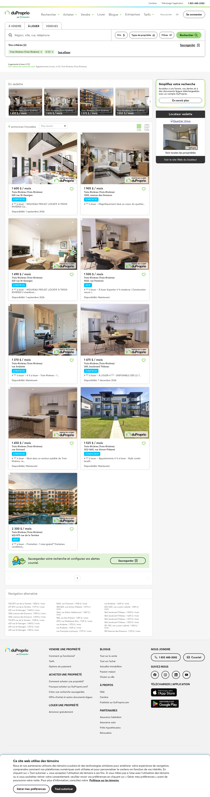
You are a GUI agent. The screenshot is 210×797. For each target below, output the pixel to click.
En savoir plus (180, 100)
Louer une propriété (64, 705)
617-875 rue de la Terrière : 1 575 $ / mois (26, 607)
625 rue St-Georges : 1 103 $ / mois (23, 630)
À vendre (15, 26)
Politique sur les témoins (104, 780)
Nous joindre (166, 14)
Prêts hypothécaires (110, 727)
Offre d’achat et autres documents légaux (70, 697)
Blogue (105, 649)
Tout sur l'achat (108, 661)
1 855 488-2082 (196, 3)
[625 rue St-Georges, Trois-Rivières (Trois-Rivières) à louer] (43, 158)
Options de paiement (60, 666)
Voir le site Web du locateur (180, 159)
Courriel (196, 657)
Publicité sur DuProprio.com (114, 702)
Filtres (165, 35)
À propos (106, 685)
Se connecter (194, 14)
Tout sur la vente (108, 655)
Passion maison (108, 671)
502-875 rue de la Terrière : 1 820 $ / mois (26, 603)
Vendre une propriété (65, 649)
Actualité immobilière (111, 666)
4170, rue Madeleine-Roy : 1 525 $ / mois (74, 621)
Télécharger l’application (172, 3)
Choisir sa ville (107, 676)
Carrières (153, 3)
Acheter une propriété (65, 674)
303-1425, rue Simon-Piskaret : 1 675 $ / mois (73, 608)
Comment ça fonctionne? (62, 655)
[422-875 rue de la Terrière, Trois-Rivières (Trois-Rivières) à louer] (43, 498)
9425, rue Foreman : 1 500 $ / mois (71, 603)
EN (177, 14)
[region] (105, 776)
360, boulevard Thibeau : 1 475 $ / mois (121, 619)
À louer (33, 26)
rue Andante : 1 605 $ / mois (68, 627)
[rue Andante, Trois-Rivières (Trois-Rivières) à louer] (43, 330)
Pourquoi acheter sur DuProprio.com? (68, 686)
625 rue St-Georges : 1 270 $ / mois (23, 626)
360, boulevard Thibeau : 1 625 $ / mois (121, 615)
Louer (101, 14)
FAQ (102, 691)
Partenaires (108, 710)
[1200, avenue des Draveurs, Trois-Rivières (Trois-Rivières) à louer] (115, 158)
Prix (119, 35)
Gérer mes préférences (31, 789)
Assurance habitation (110, 717)
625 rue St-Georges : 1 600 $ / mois (24, 610)
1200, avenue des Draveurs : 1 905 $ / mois (27, 613)
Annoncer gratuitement (61, 711)
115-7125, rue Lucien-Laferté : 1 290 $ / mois (121, 626)
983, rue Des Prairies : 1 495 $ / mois (72, 618)
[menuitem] (73, 658)
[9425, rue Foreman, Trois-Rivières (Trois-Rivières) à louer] (115, 244)
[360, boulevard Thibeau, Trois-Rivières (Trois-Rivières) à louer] (115, 330)
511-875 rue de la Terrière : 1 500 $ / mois (26, 620)
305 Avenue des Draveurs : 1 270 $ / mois (122, 631)
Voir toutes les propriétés (180, 152)
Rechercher (186, 35)
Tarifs (51, 661)
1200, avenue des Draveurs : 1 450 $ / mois (27, 617)
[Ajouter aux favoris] (72, 189)
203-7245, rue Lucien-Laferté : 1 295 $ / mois (121, 608)
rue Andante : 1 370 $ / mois (68, 624)
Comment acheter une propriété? (66, 681)
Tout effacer (64, 52)
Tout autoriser (64, 789)
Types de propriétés (141, 35)
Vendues (52, 26)
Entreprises (132, 14)
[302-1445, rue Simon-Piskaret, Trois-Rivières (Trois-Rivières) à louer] (115, 413)
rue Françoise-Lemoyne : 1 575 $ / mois (73, 631)
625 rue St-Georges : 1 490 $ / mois (24, 623)
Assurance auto (108, 722)
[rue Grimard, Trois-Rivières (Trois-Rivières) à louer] (43, 413)
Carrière (104, 697)
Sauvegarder (126, 560)
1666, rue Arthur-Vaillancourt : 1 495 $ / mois (73, 613)
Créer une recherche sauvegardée (66, 691)
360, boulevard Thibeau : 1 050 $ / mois (121, 612)
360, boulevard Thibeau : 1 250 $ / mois (121, 622)
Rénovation (106, 732)
